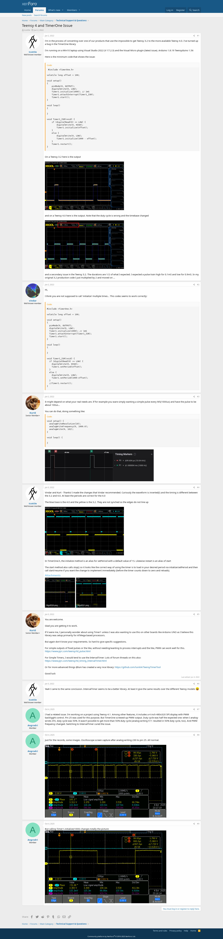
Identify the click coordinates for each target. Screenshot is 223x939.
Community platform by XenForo (112, 936)
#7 (198, 709)
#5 (198, 614)
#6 (198, 683)
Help (186, 930)
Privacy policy (175, 930)
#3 (198, 396)
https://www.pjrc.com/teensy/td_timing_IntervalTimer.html (76, 660)
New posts (27, 15)
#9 (198, 823)
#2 (198, 284)
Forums (39, 10)
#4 (198, 487)
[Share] (194, 36)
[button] (63, 10)
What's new (54, 10)
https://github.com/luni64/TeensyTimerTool (138, 667)
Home (27, 10)
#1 (198, 35)
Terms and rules (160, 930)
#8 (198, 735)
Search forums (40, 15)
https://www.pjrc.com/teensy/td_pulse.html (68, 651)
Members (72, 10)
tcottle (27, 30)
